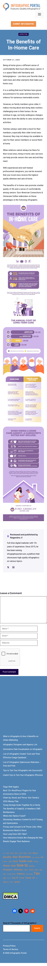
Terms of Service (10, 949)
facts (15, 861)
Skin (4, 874)
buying (37, 857)
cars (10, 861)
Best (15, 857)
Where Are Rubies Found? (14, 816)
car (41, 857)
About (35, 853)
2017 (16, 853)
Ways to (6, 882)
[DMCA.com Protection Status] (10, 898)
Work (11, 882)
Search (37, 928)
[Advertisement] (23, 707)
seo (40, 870)
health (29, 861)
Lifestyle (23, 34)
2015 (7, 853)
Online (31, 870)
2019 (25, 853)
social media (11, 874)
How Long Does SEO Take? (15, 834)
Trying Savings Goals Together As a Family (21, 805)
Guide (22, 861)
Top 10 (15, 878)
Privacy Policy (9, 946)
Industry (32, 866)
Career (5, 861)
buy (33, 857)
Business (25, 857)
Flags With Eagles (11, 787)
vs (36, 878)
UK (33, 878)
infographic (8, 870)
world (17, 882)
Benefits (7, 857)
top (4, 878)
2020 (30, 853)
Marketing (18, 869)
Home (6, 865)
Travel (21, 878)
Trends (28, 878)
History (36, 861)
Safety (36, 870)
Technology (29, 874)
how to (22, 865)
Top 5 (9, 878)
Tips (37, 873)
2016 (12, 853)
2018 (20, 853)
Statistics (21, 874)
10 (4, 853)
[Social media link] (8, 567)
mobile (25, 870)
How (13, 865)
